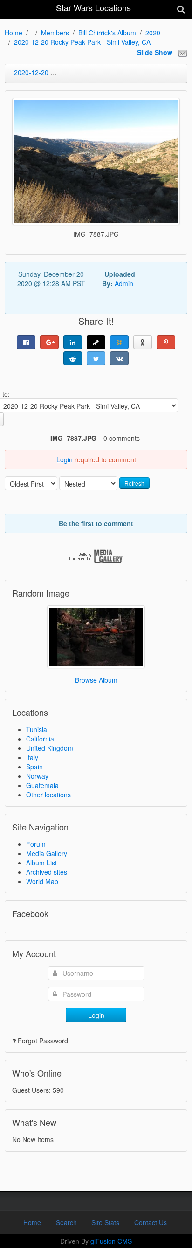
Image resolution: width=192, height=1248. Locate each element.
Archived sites (46, 872)
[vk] (119, 358)
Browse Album (96, 680)
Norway (37, 776)
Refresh (134, 483)
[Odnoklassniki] (142, 342)
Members (55, 32)
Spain (34, 766)
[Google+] (49, 342)
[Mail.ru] (119, 342)
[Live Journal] (96, 342)
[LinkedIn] (72, 342)
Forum (36, 844)
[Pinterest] (166, 342)
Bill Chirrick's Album (107, 32)
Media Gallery (46, 853)
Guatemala (42, 785)
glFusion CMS (111, 1241)
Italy (32, 757)
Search (67, 1222)
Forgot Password (43, 1040)
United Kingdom (49, 748)
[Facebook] (26, 342)
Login (64, 459)
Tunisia (36, 729)
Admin (124, 283)
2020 (152, 32)
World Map (42, 881)
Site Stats (106, 1222)
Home (13, 32)
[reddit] (72, 358)
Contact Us (150, 1222)
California (40, 738)
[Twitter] (96, 358)
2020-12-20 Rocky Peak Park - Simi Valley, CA (82, 42)
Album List (41, 862)
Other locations (48, 794)
